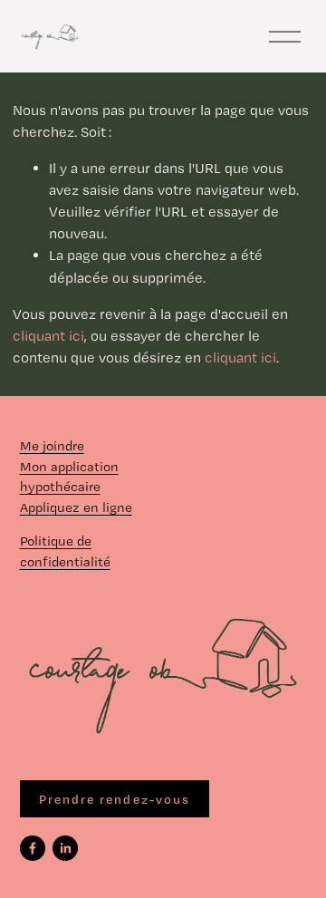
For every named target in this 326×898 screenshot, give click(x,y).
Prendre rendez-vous (115, 799)
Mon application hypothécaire (69, 477)
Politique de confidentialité (65, 551)
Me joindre (52, 446)
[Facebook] (32, 848)
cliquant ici (48, 335)
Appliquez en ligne (76, 507)
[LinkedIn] (65, 848)
